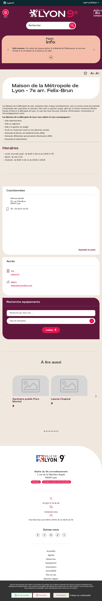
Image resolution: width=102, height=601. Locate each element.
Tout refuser (43, 595)
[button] (8, 50)
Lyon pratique (90, 3)
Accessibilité (51, 571)
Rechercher (35, 25)
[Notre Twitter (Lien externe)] (64, 535)
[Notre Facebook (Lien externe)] (38, 535)
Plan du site (51, 575)
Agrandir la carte (87, 250)
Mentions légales (51, 579)
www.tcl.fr (15, 274)
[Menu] (5, 12)
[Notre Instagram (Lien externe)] (44, 535)
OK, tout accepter (23, 595)
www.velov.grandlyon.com (21, 286)
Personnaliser (61, 595)
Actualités (51, 551)
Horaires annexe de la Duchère (56, 482)
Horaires (36, 482)
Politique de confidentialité (80, 595)
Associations (51, 567)
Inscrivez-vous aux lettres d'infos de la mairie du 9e (51, 520)
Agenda (51, 555)
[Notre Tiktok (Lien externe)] (58, 535)
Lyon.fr (10, 3)
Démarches (51, 559)
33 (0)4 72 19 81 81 (51, 503)
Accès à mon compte (96, 13)
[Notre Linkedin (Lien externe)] (51, 535)
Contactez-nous (51, 512)
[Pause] (51, 57)
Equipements (51, 563)
